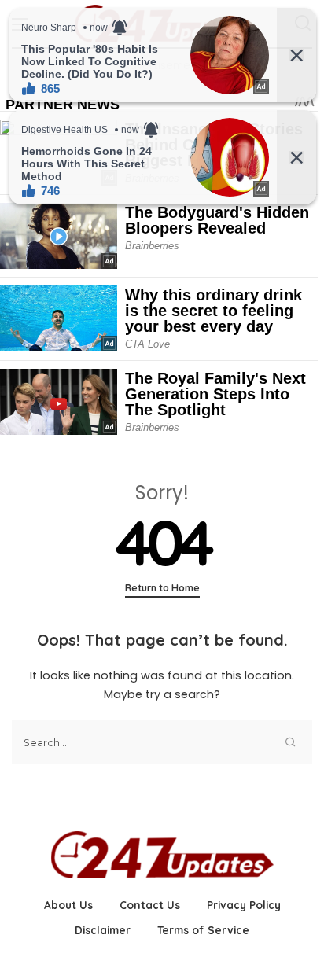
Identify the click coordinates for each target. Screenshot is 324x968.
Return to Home (162, 588)
